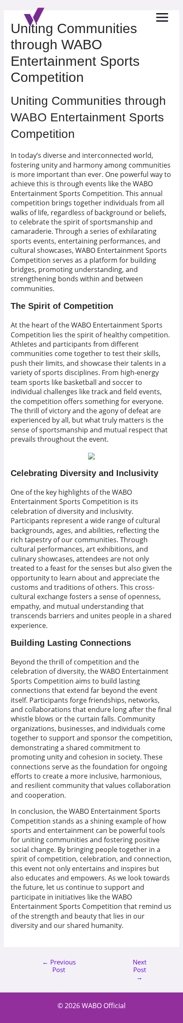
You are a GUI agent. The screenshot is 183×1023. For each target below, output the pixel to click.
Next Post (139, 965)
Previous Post (59, 965)
